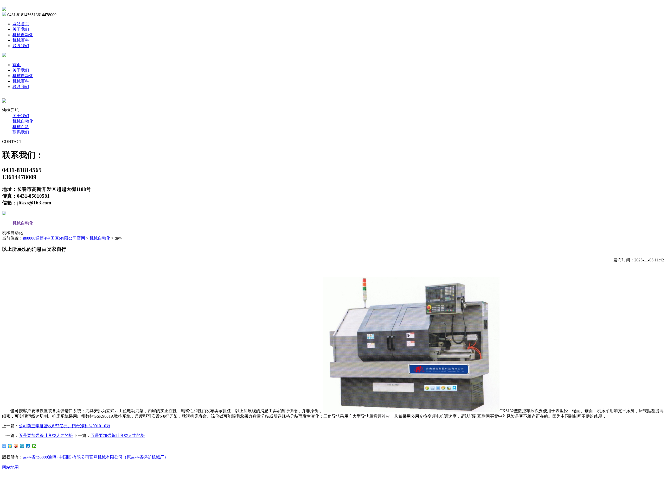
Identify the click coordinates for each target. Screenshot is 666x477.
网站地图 (10, 467)
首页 (16, 64)
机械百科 (20, 40)
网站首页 (20, 24)
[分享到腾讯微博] (22, 446)
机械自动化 (22, 35)
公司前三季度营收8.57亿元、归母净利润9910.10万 (64, 426)
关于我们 (20, 29)
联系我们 (20, 45)
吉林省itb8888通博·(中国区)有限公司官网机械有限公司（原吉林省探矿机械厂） (95, 457)
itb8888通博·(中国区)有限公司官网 (54, 238)
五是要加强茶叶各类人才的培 (46, 435)
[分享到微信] (34, 446)
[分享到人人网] (28, 446)
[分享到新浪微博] (16, 446)
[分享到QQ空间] (10, 446)
